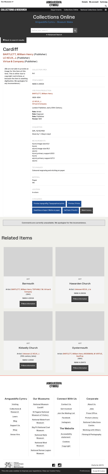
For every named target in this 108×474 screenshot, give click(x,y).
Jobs (92, 409)
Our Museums (6, 2)
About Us (92, 404)
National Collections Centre (91, 10)
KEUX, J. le (86, 289)
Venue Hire (15, 434)
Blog (15, 421)
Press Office (91, 413)
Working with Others (92, 430)
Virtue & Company (13, 61)
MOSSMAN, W (89, 354)
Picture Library (91, 418)
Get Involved (66, 409)
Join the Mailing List (66, 413)
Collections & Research (14, 9)
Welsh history (86, 210)
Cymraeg (103, 2)
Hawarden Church (79, 283)
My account (94, 2)
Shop (15, 430)
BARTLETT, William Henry (18, 54)
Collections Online (71, 10)
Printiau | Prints (74, 203)
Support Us (15, 425)
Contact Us (66, 404)
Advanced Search (55, 35)
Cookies (66, 442)
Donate (85, 2)
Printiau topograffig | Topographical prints (49, 203)
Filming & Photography (91, 434)
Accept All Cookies (99, 471)
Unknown (78, 289)
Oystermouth (80, 347)
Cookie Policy (55, 471)
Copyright (66, 446)
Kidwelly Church (28, 347)
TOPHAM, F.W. (38, 289)
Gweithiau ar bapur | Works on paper (47, 210)
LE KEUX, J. (9, 57)
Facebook (66, 418)
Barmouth (28, 283)
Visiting (15, 404)
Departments (56, 10)
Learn (15, 416)
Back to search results (14, 40)
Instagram (66, 422)
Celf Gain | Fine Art (70, 210)
